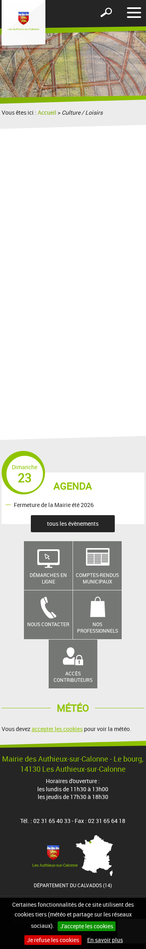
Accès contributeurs (73, 676)
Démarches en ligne (48, 578)
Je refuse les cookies (53, 940)
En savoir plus (105, 940)
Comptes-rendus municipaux (97, 578)
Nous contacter (48, 624)
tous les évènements (73, 523)
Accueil (47, 112)
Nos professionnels (97, 627)
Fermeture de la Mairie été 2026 (54, 504)
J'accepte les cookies (86, 926)
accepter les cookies (57, 729)
